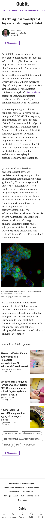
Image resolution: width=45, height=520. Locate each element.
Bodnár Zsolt (5, 369)
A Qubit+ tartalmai (10, 10)
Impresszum (14, 484)
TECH (15, 423)
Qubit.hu (3, 398)
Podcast (22, 517)
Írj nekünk (22, 500)
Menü (4, 517)
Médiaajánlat (14, 492)
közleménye (33, 92)
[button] (11, 433)
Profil (40, 517)
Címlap (13, 517)
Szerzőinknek (33, 496)
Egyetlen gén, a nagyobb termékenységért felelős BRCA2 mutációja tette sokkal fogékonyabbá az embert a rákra (14, 388)
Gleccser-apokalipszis (29, 10)
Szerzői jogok (28, 484)
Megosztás (12, 43)
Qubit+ (31, 517)
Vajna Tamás (16, 30)
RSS (22, 496)
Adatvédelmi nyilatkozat (13, 488)
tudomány (15, 35)
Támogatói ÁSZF (11, 496)
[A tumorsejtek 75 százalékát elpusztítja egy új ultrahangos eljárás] (37, 417)
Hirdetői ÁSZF (28, 492)
